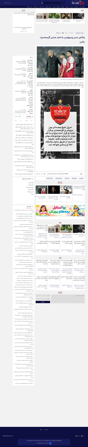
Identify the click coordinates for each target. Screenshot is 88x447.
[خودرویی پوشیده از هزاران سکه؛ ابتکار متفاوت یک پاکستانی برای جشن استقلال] (54, 16)
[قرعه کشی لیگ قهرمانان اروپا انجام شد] (29, 69)
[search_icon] (42, 3)
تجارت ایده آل (31, 189)
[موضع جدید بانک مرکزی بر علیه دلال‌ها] (29, 76)
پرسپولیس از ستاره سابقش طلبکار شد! (65, 197)
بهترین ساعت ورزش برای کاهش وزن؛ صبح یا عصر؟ (23, 383)
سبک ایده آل (31, 185)
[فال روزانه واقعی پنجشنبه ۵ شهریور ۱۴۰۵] (42, 245)
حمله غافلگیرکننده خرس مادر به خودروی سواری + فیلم (23, 332)
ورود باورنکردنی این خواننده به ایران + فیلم (78, 20)
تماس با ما (9, 3)
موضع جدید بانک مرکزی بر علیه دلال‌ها (20, 75)
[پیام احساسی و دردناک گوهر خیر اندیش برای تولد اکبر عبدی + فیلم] (79, 263)
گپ (83, 436)
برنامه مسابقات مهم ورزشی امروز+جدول (25, 307)
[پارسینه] (77, 3)
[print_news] (44, 174)
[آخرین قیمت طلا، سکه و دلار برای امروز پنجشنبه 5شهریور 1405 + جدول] (29, 102)
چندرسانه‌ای (36, 7)
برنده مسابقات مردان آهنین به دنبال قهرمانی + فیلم (23, 248)
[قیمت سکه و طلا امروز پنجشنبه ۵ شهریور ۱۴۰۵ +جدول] (79, 245)
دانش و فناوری (48, 7)
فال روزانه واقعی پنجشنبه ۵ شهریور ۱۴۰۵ (42, 250)
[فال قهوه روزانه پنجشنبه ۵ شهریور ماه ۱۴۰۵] (54, 245)
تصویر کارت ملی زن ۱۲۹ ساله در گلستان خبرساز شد (23, 285)
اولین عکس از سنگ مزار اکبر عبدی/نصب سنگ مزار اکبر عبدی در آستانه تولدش (79, 287)
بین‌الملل (67, 7)
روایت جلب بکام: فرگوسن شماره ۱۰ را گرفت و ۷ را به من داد (20, 82)
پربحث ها (16, 116)
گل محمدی (67, 178)
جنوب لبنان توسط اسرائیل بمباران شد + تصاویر (24, 278)
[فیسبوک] (42, 174)
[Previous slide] (14, 19)
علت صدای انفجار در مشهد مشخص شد (25, 262)
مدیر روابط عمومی (59, 178)
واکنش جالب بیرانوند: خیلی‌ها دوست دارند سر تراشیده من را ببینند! (20, 111)
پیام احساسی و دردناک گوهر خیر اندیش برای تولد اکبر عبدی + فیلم (79, 270)
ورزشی (54, 7)
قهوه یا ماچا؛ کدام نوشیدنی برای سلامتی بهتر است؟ (23, 319)
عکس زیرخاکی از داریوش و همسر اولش (67, 286)
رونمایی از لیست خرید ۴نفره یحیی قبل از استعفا (40, 197)
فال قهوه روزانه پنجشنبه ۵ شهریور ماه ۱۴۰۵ (54, 250)
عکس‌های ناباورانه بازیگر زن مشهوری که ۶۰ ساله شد (54, 286)
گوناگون (82, 10)
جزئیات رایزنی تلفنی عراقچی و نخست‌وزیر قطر (24, 280)
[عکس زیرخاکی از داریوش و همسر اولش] (66, 280)
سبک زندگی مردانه (30, 187)
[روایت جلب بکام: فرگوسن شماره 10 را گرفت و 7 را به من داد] (29, 84)
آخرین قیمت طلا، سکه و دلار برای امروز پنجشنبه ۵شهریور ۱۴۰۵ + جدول (21, 99)
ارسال (43, 302)
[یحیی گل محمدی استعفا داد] (79, 189)
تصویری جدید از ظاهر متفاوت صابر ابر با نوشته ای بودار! (42, 287)
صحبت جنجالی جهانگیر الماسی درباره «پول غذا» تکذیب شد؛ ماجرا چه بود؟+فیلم (42, 236)
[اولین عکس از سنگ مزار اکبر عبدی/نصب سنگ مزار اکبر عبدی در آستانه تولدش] (79, 280)
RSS (5, 3)
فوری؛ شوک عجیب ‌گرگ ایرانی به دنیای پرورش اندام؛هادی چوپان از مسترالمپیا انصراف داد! (67, 271)
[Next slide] (33, 19)
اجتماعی (62, 7)
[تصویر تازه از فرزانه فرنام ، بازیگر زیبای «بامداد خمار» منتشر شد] (42, 263)
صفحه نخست (82, 7)
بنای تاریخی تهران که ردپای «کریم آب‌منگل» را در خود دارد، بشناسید (42, 20)
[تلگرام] (39, 174)
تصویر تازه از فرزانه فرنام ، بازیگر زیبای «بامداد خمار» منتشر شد (42, 270)
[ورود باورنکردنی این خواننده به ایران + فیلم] (78, 16)
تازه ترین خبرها (31, 192)
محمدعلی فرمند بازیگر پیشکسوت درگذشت (24, 124)
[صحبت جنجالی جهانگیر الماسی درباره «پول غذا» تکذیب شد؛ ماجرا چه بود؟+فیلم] (42, 228)
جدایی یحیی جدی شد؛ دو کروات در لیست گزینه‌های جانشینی (53, 198)
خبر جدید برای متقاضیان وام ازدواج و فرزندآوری (24, 218)
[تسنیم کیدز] (60, 211)
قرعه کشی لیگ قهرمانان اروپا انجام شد (20, 69)
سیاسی (71, 7)
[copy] (81, 174)
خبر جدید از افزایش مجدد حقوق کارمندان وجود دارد (23, 260)
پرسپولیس (81, 178)
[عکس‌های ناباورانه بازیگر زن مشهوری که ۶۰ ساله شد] (54, 280)
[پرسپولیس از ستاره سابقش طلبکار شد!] (66, 190)
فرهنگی (58, 7)
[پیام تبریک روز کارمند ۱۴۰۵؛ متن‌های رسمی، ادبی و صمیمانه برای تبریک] (54, 263)
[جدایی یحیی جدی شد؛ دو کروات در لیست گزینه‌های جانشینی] (54, 190)
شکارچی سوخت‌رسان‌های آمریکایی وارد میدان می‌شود (23, 287)
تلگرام (78, 436)
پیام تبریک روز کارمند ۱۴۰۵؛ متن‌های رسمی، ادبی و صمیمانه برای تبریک (54, 270)
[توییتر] (37, 174)
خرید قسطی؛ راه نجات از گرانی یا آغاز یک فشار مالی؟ (23, 350)
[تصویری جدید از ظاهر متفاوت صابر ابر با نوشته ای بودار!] (42, 280)
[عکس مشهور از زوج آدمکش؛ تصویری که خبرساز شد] (66, 16)
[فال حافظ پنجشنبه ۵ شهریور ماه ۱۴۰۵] (66, 245)
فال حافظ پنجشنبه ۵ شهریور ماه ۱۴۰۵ (66, 250)
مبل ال (32, 194)
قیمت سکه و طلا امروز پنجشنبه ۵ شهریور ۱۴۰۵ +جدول (79, 251)
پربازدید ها (28, 116)
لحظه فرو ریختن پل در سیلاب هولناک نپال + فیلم (24, 301)
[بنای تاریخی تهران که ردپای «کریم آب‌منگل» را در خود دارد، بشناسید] (42, 16)
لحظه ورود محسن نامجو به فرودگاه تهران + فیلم (21, 62)
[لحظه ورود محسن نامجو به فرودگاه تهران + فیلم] (29, 63)
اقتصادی (76, 7)
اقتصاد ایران (31, 183)
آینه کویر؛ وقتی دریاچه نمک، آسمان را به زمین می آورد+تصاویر (23, 28)
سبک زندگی (41, 7)
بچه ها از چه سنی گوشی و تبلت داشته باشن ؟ (23, 140)
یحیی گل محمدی (50, 178)
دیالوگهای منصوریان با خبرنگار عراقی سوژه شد (24, 254)
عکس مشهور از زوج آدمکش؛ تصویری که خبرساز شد (66, 20)
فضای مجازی (74, 178)
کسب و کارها (29, 7)
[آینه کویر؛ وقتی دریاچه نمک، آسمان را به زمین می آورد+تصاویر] (23, 19)
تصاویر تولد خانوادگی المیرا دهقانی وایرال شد (24, 216)
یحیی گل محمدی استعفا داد (77, 195)
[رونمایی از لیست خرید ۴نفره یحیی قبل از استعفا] (42, 190)
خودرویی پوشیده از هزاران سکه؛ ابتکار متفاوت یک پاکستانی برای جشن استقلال (54, 21)
